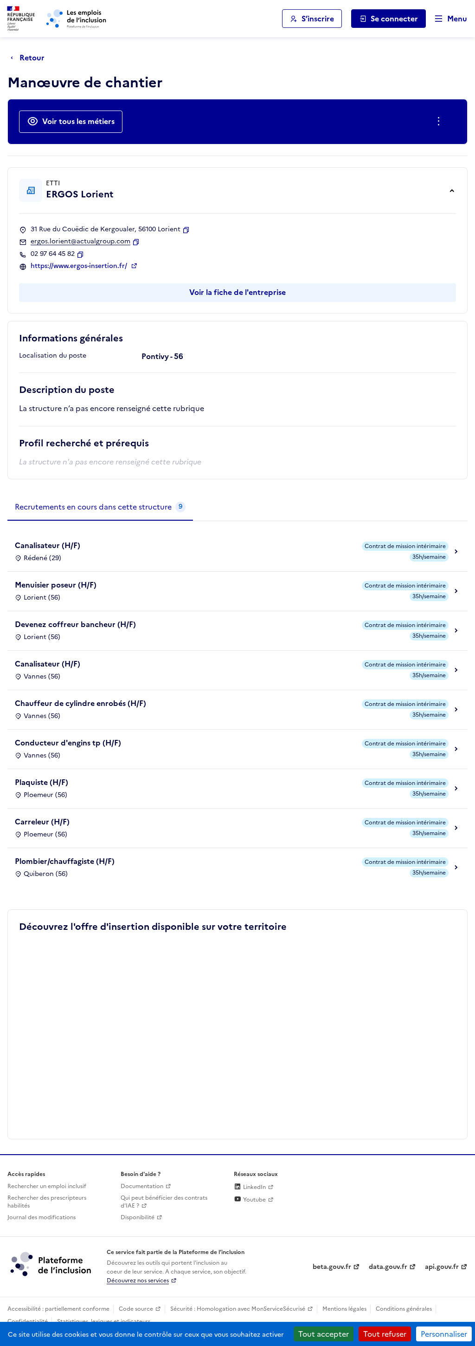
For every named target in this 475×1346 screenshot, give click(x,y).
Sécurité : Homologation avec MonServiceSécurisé (237, 1309)
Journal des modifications (41, 1217)
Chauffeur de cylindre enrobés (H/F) (80, 703)
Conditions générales (404, 1309)
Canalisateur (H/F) (47, 545)
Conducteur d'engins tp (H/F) (68, 742)
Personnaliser (444, 1333)
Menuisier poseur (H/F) (55, 584)
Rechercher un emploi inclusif (46, 1186)
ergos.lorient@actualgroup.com (80, 241)
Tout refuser (384, 1333)
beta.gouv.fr (332, 1267)
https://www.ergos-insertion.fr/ (80, 266)
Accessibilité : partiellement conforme (58, 1309)
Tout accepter (323, 1333)
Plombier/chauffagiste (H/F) (65, 861)
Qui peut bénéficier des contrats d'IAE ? (164, 1202)
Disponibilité (137, 1217)
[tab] (100, 507)
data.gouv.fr (388, 1267)
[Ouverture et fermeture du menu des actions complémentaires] (440, 122)
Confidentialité (27, 1321)
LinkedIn (254, 1187)
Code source (136, 1309)
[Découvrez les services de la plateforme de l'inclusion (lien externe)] (51, 1264)
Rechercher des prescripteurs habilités (46, 1202)
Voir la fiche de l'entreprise (237, 292)
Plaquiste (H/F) (41, 782)
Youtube (254, 1200)
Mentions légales (344, 1309)
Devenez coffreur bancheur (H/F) (75, 624)
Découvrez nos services (138, 1280)
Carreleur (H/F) (42, 821)
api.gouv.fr (442, 1267)
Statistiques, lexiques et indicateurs (103, 1321)
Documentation (142, 1186)
